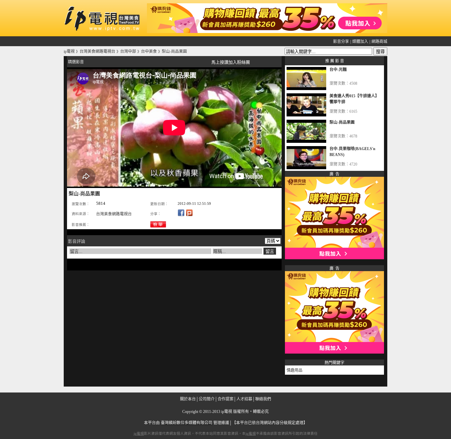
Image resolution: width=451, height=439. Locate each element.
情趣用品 (294, 370)
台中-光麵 (338, 69)
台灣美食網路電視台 (114, 214)
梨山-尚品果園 (342, 122)
